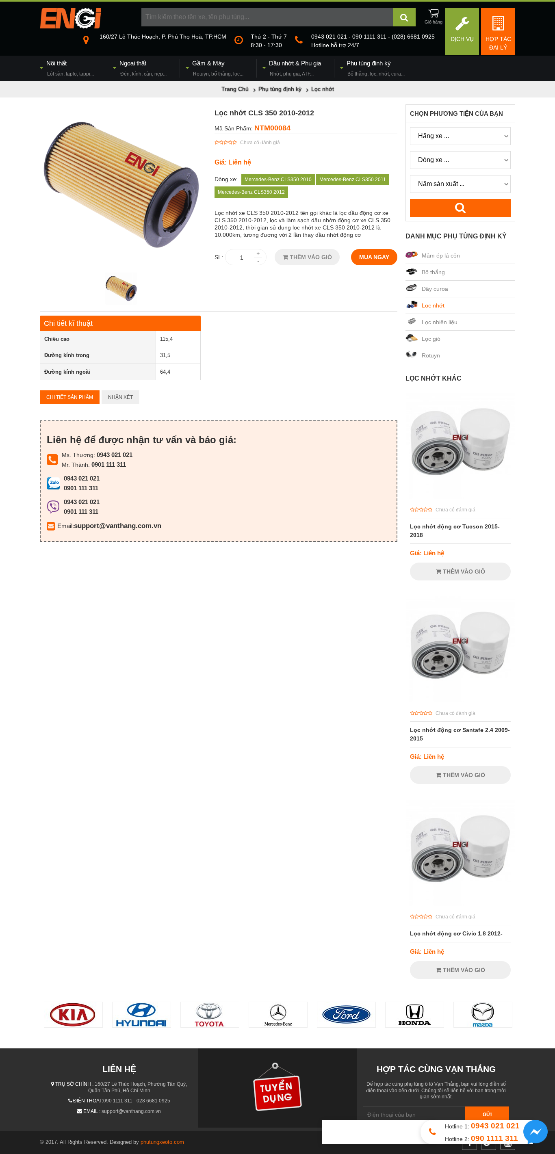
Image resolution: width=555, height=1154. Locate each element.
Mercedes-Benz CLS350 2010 (278, 179)
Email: (65, 525)
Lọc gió (431, 339)
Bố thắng (433, 272)
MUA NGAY (374, 257)
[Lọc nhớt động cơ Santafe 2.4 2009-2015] (460, 700)
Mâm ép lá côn (441, 255)
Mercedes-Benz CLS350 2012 (251, 192)
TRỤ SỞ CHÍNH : (74, 1084)
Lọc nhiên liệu (439, 322)
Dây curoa (435, 289)
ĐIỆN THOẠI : (88, 1101)
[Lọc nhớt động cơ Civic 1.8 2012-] (460, 904)
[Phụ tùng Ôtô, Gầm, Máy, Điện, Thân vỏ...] (70, 26)
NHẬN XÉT (120, 397)
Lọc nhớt (433, 305)
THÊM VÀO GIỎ (310, 257)
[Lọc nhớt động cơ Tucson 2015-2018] (460, 497)
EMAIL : (91, 1111)
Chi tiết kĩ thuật (68, 323)
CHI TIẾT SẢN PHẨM (69, 397)
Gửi (487, 1114)
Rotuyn (431, 355)
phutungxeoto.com (162, 1142)
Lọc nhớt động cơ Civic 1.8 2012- (456, 933)
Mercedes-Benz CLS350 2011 (352, 179)
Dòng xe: (226, 179)
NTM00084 (272, 128)
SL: (219, 257)
